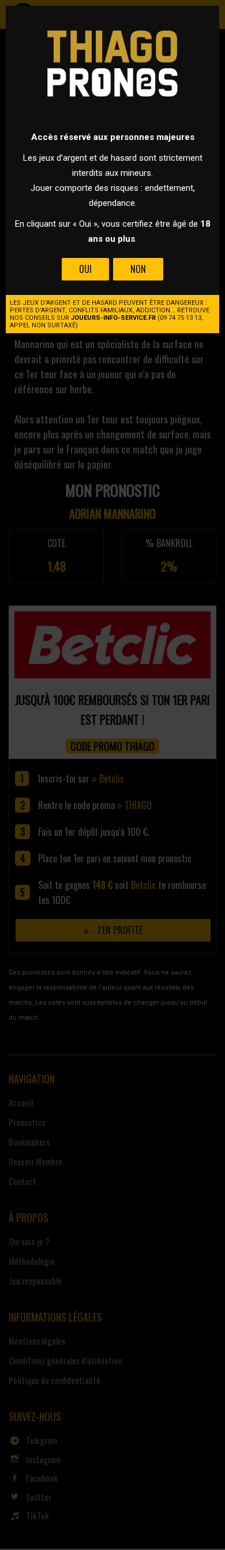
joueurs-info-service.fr (113, 318)
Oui (85, 269)
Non (138, 269)
